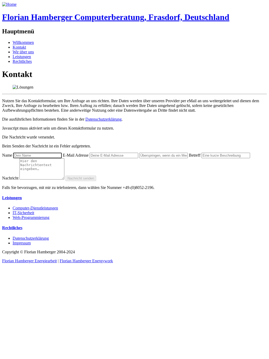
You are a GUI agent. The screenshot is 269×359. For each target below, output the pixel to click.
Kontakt (19, 47)
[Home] (9, 4)
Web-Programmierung (31, 217)
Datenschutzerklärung (103, 119)
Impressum (22, 243)
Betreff (194, 155)
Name (7, 155)
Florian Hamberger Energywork (86, 261)
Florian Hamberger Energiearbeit (29, 261)
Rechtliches (22, 61)
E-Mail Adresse (76, 155)
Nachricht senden (81, 178)
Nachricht (10, 178)
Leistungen (22, 56)
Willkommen (23, 42)
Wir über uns (23, 52)
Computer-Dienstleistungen (35, 208)
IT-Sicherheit (23, 213)
